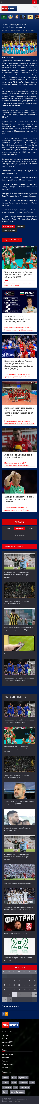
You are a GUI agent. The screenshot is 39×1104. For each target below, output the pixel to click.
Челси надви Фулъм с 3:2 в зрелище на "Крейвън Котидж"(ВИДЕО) (19, 679)
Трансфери (25, 1087)
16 (4, 990)
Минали (30, 528)
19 (19, 990)
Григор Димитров (17, 1092)
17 (9, 990)
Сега (8, 528)
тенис (32, 1082)
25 (14, 994)
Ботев (5, 1092)
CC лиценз (16, 1101)
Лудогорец (23, 1078)
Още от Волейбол (12, 240)
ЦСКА (14, 1078)
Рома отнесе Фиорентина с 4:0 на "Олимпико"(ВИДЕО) (16, 602)
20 (24, 990)
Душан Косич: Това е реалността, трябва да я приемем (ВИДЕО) (19, 803)
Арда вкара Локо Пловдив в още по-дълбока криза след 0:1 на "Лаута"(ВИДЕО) (17, 574)
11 (14, 985)
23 (4, 994)
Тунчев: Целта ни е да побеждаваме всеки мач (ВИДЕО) (17, 829)
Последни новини (15, 697)
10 (9, 985)
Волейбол (31, 31)
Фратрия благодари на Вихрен (15, 934)
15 (35, 985)
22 (35, 990)
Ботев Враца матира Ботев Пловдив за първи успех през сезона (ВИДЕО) (18, 629)
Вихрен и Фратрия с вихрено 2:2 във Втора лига (18, 959)
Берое (14, 1082)
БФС (15, 1087)
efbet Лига (7, 1087)
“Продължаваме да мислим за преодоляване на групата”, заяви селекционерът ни (16, 510)
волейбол (20, 226)
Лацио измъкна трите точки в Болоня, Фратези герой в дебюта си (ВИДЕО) (18, 908)
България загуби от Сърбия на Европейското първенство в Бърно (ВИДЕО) (18, 748)
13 (24, 985)
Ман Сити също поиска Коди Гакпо (17, 883)
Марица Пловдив (9, 230)
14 (30, 985)
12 (19, 985)
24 (9, 994)
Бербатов (23, 1082)
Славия (5, 1082)
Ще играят (19, 528)
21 (30, 990)
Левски (5, 1078)
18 (14, 990)
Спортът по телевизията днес (15, 654)
